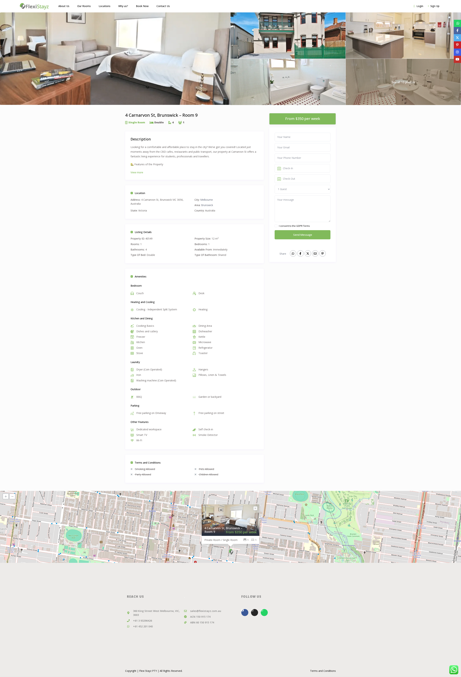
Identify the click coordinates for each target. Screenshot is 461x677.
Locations (104, 6)
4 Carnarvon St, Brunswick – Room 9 (223, 529)
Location (140, 193)
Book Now (142, 6)
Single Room (136, 122)
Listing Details (143, 232)
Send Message (302, 234)
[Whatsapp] (264, 612)
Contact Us (163, 6)
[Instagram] (254, 612)
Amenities (140, 276)
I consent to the (294, 225)
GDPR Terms (303, 225)
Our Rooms (84, 6)
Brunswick (207, 205)
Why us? (123, 6)
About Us (63, 6)
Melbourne (206, 199)
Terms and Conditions (148, 462)
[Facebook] (244, 612)
